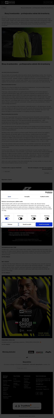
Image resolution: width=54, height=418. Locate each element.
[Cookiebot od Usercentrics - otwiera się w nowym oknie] (46, 192)
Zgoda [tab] (9, 196)
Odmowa (10, 224)
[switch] (20, 218)
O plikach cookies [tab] (44, 196)
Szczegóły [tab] (27, 196)
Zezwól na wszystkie (44, 224)
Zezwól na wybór (27, 224)
